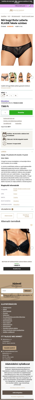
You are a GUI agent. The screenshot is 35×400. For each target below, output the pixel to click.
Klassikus (16, 201)
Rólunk (5, 309)
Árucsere (5, 313)
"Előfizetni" (27, 291)
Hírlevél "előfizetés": (17, 286)
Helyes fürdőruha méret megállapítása (13, 330)
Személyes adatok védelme (10, 328)
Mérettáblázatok (7, 320)
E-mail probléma (7, 319)
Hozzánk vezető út (9, 348)
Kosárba (21, 112)
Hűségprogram (7, 307)
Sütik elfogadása (17, 392)
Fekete (15, 194)
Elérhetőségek (7, 326)
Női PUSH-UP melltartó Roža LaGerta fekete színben (17, 261)
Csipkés (15, 197)
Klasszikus (16, 204)
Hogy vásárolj (6, 322)
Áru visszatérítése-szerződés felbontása (14, 317)
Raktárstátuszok (7, 324)
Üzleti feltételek (7, 311)
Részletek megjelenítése (17, 396)
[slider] (10, 26)
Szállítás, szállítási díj (8, 332)
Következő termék (26, 215)
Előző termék (8, 216)
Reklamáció (6, 315)
